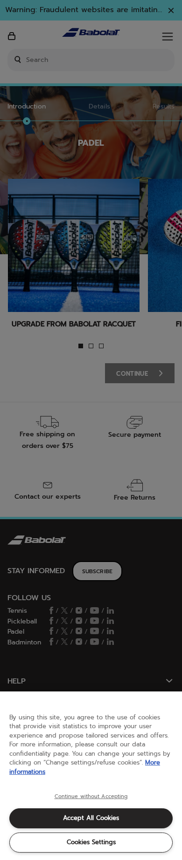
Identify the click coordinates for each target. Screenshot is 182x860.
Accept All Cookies (91, 817)
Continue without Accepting (91, 796)
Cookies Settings (91, 842)
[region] (91, 775)
